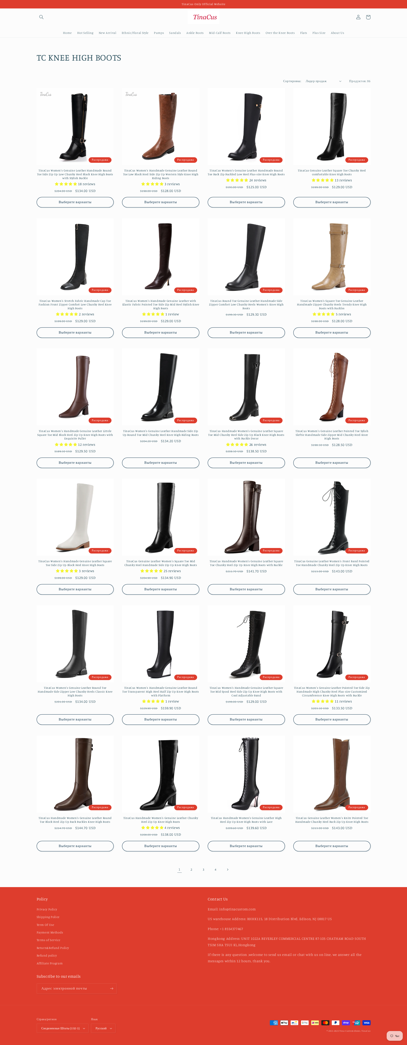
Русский (101, 1028)
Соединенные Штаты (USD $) (60, 1028)
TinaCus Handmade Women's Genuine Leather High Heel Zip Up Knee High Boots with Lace (246, 819)
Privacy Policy (47, 909)
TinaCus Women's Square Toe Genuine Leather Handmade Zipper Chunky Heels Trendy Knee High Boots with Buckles (332, 304)
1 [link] (179, 869)
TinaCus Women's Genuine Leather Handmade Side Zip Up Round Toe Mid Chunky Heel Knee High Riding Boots (161, 432)
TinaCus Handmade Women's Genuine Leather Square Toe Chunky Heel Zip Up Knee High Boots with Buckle (246, 563)
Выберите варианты (75, 202)
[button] (41, 17)
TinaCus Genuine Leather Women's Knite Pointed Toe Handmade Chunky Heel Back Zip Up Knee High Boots (332, 819)
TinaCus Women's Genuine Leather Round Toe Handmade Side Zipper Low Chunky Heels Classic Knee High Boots (75, 691)
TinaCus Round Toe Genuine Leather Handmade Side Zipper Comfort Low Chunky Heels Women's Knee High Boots (246, 304)
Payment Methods (50, 932)
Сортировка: (292, 81)
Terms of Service (48, 940)
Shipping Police (48, 917)
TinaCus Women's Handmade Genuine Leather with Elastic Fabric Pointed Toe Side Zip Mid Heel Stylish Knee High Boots (160, 304)
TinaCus (365, 1031)
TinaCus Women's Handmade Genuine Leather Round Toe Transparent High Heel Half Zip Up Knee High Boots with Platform (160, 691)
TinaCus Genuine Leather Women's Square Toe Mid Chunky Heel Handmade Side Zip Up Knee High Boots (160, 563)
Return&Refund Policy (53, 948)
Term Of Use (45, 924)
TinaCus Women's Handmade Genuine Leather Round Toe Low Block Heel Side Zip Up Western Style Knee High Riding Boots (160, 174)
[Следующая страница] (227, 869)
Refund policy (47, 955)
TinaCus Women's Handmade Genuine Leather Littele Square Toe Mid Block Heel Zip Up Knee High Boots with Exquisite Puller (75, 434)
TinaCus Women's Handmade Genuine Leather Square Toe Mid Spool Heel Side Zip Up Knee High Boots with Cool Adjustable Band (246, 691)
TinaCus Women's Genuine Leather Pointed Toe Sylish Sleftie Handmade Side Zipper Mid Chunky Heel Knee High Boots (331, 434)
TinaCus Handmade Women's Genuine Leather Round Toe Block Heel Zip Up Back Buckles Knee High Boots (75, 819)
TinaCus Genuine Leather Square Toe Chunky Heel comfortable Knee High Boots (332, 172)
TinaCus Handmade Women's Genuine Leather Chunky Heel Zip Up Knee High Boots (160, 819)
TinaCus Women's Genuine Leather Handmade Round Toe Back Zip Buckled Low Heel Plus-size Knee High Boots (246, 172)
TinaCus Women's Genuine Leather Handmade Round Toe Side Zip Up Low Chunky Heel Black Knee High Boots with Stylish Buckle (75, 174)
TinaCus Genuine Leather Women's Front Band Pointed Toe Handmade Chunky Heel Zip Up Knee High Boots (331, 563)
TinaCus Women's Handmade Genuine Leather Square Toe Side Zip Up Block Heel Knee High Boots (75, 563)
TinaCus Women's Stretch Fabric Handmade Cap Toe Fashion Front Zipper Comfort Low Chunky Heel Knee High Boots (75, 304)
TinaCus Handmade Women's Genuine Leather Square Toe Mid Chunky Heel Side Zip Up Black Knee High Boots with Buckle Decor (246, 434)
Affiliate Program (50, 963)
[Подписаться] (111, 988)
